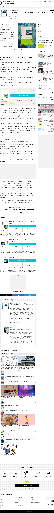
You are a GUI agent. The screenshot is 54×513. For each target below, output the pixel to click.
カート (46, 1)
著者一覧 (1, 505)
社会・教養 (41, 29)
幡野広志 (12, 327)
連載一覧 (1, 502)
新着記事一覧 (2, 499)
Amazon (16, 98)
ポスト (52, 10)
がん (18, 18)
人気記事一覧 (2, 500)
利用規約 (32, 499)
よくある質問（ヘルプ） (19, 505)
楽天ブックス (29, 98)
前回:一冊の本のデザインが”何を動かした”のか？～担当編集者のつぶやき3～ (9, 211)
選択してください (29, 323)
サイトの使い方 (18, 499)
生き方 (3, 6)
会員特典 (16, 502)
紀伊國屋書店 (15, 265)
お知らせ (41, 36)
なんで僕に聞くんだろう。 (9, 6)
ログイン (51, 1)
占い (51, 97)
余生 (21, 18)
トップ (1, 497)
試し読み (15, 18)
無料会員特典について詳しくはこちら (27, 488)
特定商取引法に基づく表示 (35, 502)
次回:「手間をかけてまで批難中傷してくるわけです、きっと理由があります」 (26, 211)
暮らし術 (41, 26)
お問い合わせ (33, 497)
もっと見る (51, 92)
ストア (1, 507)
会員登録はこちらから (27, 485)
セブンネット (29, 265)
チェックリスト (45, 97)
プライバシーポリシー (34, 500)
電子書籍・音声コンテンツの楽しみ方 (21, 500)
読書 (40, 31)
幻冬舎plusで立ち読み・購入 (22, 95)
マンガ (40, 97)
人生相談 (11, 18)
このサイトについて (18, 497)
